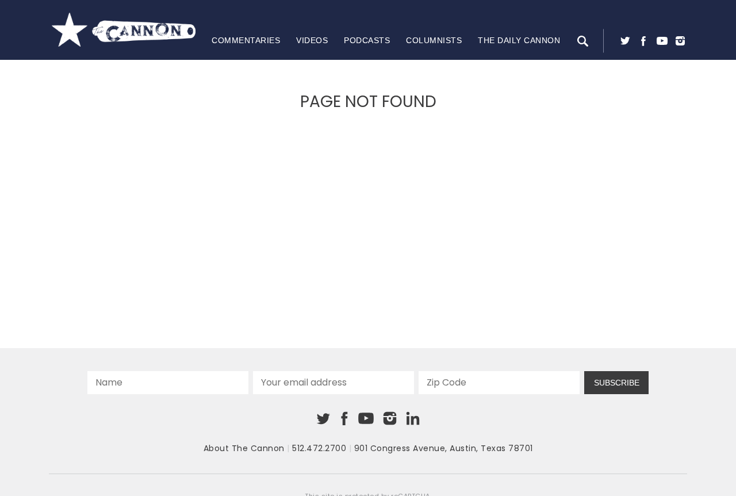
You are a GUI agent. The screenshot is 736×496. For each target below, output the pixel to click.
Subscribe (616, 382)
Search (582, 40)
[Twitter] (625, 40)
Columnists (434, 40)
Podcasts (367, 40)
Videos (312, 40)
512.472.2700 (319, 448)
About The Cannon (244, 448)
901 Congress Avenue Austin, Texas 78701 (443, 448)
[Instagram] (680, 40)
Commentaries (246, 40)
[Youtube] (662, 40)
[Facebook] (643, 40)
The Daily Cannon (519, 40)
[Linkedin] (413, 418)
